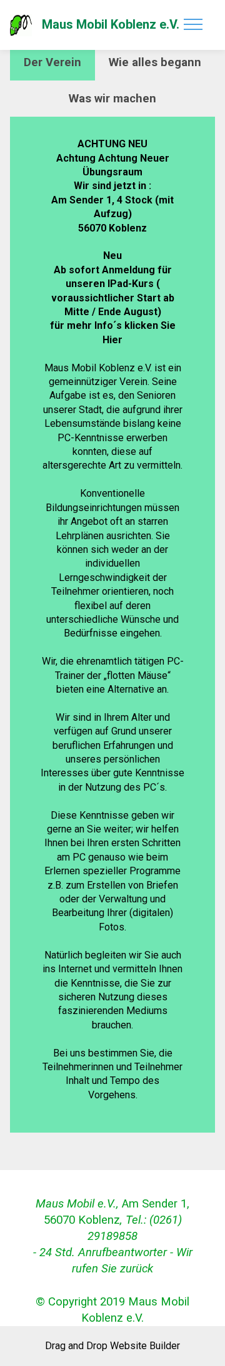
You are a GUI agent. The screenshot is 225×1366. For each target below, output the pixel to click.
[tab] (52, 62)
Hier (112, 340)
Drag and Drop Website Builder (112, 1346)
